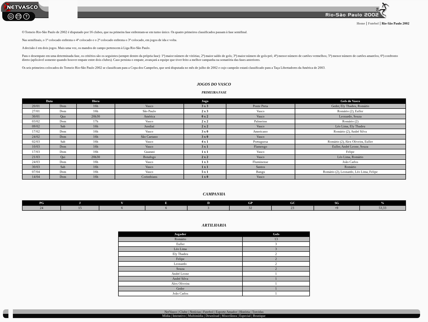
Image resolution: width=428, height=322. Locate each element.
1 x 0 (205, 177)
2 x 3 (205, 111)
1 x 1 (205, 152)
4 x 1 (205, 141)
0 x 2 (205, 116)
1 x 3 (205, 162)
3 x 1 (205, 146)
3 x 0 (205, 131)
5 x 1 (205, 172)
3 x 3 (205, 106)
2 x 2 (205, 121)
